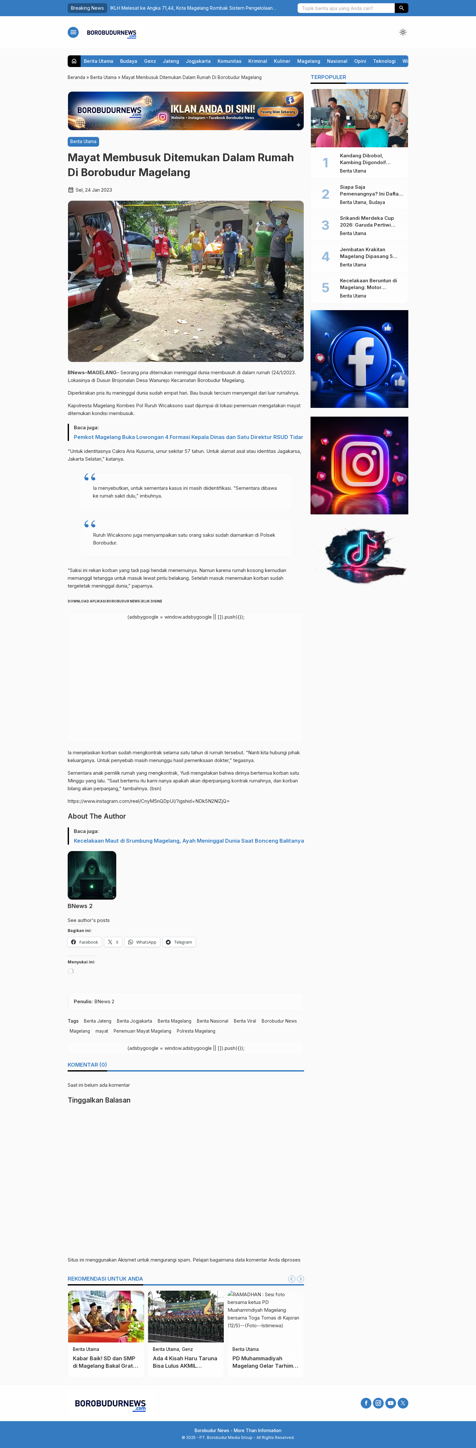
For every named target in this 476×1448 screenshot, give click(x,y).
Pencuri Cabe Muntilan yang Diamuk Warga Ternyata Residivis (274, 1365)
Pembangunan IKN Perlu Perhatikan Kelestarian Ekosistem (196, 1365)
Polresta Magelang (196, 1031)
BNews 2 (80, 906)
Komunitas (230, 61)
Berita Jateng (97, 1021)
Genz (150, 61)
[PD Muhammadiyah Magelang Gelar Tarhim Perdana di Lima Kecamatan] (119, 1316)
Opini (360, 61)
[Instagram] (378, 1403)
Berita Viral (245, 1021)
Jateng (171, 61)
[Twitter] (403, 1403)
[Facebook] (366, 1403)
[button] (401, 8)
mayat (102, 1031)
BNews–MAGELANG (92, 372)
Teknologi (384, 61)
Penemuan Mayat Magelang (142, 1031)
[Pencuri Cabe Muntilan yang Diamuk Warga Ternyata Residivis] (279, 1316)
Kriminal (257, 61)
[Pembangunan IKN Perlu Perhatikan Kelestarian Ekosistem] (199, 1316)
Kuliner (282, 61)
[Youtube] (390, 1403)
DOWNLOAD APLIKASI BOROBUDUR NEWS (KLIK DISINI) (115, 601)
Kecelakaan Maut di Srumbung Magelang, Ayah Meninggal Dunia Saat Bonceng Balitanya (189, 840)
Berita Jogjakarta (134, 1021)
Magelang (308, 61)
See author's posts (89, 920)
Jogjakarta (198, 61)
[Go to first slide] (300, 1279)
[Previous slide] (291, 1279)
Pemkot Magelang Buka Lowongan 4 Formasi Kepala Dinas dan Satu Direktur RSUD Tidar (188, 437)
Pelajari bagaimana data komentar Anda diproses (246, 1260)
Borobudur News (279, 1021)
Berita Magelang (174, 1021)
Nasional (337, 61)
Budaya (128, 61)
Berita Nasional (212, 1021)
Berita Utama (98, 61)
